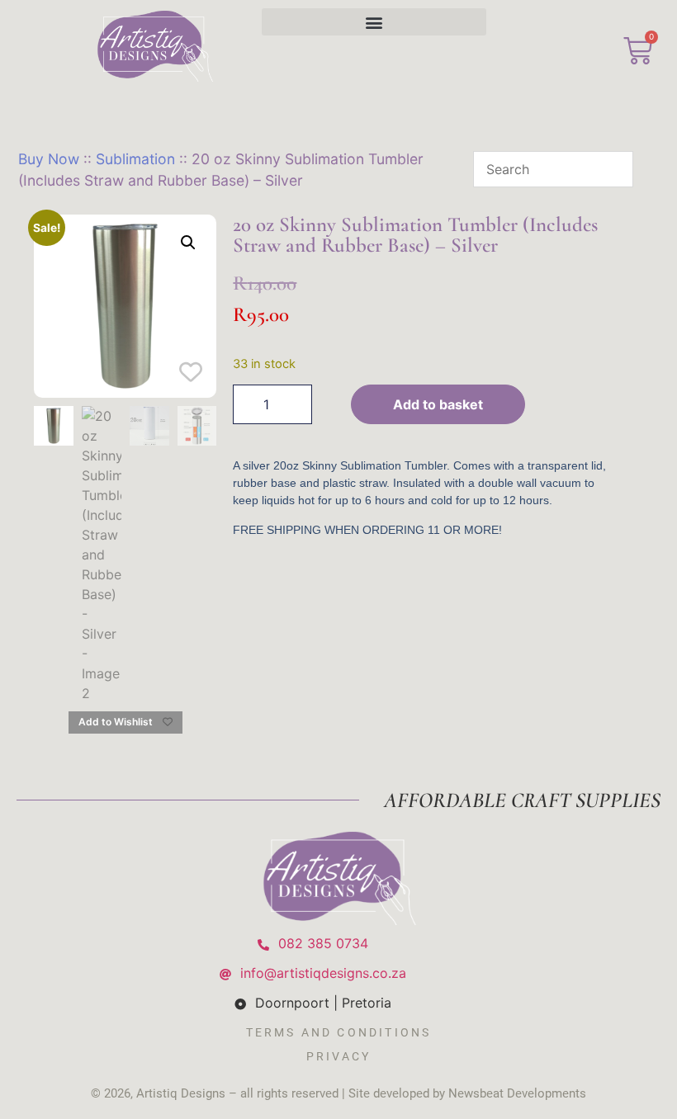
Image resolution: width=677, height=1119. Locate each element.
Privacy (338, 1056)
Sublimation (135, 159)
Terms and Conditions (339, 1032)
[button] (374, 21)
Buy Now (48, 159)
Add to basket (438, 404)
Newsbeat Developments (517, 1093)
